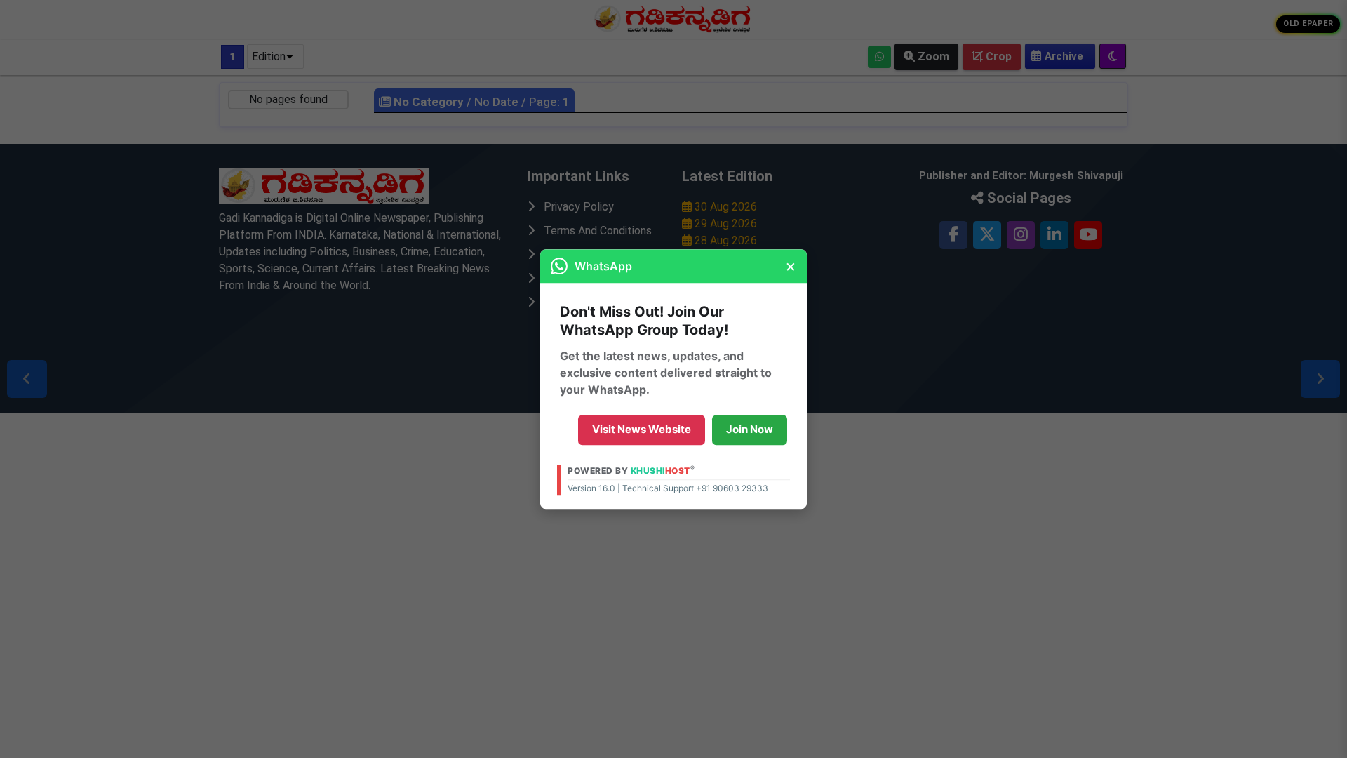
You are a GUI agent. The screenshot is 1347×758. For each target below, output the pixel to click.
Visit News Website (641, 429)
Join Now (749, 429)
